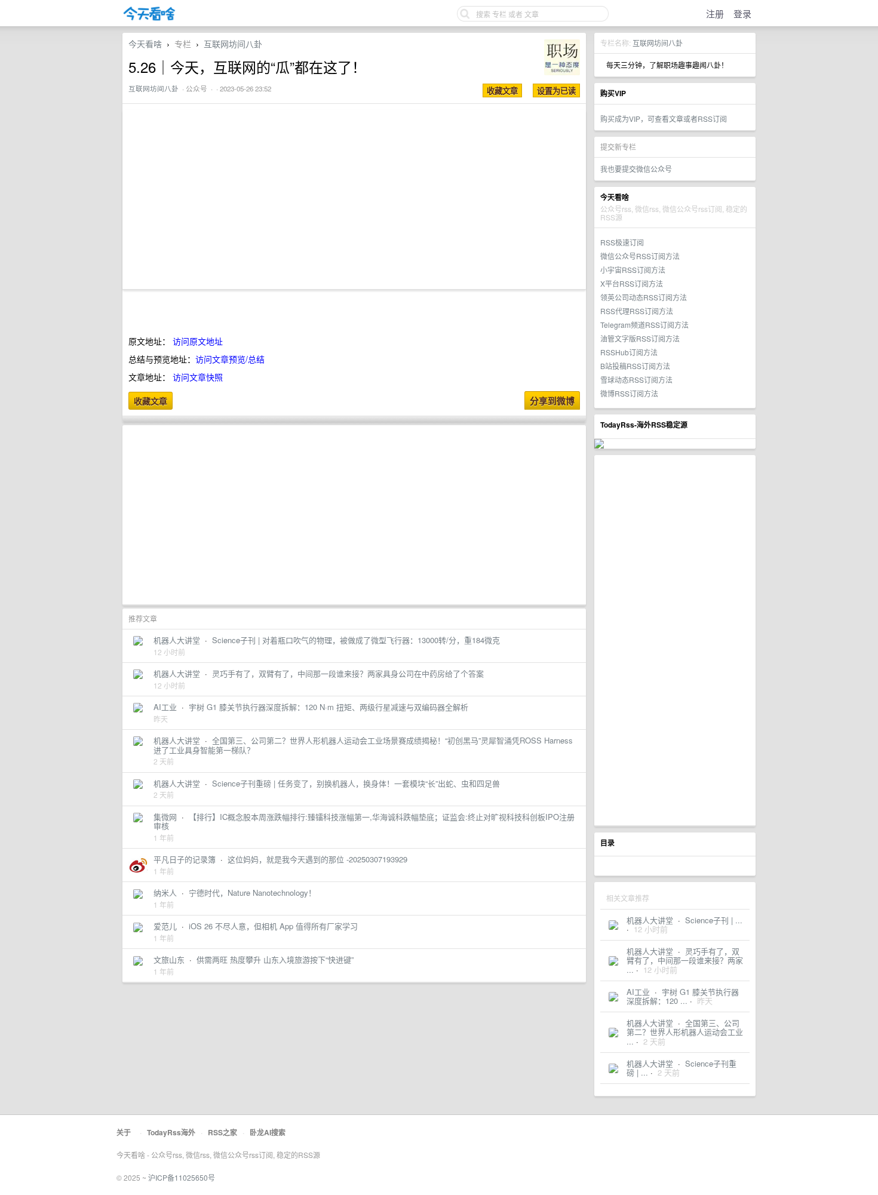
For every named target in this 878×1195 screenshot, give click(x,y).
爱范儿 (165, 926)
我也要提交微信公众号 (636, 169)
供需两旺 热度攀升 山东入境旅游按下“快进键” (275, 959)
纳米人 (165, 892)
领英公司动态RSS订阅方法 (643, 297)
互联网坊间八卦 (658, 43)
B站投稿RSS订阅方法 (635, 366)
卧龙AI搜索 (267, 1132)
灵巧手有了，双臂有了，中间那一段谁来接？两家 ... (685, 960)
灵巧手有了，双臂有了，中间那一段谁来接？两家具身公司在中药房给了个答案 (348, 673)
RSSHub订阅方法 (629, 352)
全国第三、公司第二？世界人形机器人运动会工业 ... (685, 1032)
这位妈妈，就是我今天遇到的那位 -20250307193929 (317, 859)
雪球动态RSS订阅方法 (636, 379)
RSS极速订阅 (622, 242)
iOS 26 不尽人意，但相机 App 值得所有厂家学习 (273, 926)
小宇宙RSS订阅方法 (632, 270)
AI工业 (638, 991)
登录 (742, 13)
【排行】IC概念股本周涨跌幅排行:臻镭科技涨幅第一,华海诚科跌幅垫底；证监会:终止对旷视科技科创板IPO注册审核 (364, 821)
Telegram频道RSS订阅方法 (644, 325)
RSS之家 (222, 1132)
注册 (715, 13)
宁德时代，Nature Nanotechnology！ (252, 892)
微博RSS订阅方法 (629, 393)
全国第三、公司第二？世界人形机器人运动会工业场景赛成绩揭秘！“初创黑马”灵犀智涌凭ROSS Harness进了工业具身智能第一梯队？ (363, 745)
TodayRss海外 (171, 1132)
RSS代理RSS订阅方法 (636, 311)
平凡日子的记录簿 (185, 859)
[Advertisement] (675, 640)
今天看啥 (145, 44)
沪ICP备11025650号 (181, 1177)
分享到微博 (552, 400)
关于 (123, 1132)
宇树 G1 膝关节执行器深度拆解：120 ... (683, 996)
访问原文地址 (198, 341)
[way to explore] (149, 18)
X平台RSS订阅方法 (631, 283)
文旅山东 (169, 959)
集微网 (165, 816)
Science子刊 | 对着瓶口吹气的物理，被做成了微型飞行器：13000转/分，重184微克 (356, 640)
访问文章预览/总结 (230, 359)
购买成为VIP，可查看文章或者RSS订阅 (663, 118)
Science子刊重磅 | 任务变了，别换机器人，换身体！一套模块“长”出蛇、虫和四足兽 (356, 783)
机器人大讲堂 (650, 920)
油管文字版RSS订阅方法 (640, 338)
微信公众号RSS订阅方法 (640, 256)
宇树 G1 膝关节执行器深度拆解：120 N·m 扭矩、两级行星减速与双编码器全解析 (328, 706)
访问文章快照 (198, 377)
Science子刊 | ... (713, 920)
